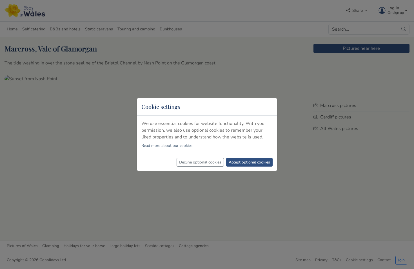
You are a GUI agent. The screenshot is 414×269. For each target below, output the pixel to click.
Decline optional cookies (200, 162)
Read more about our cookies (167, 145)
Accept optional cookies (249, 162)
